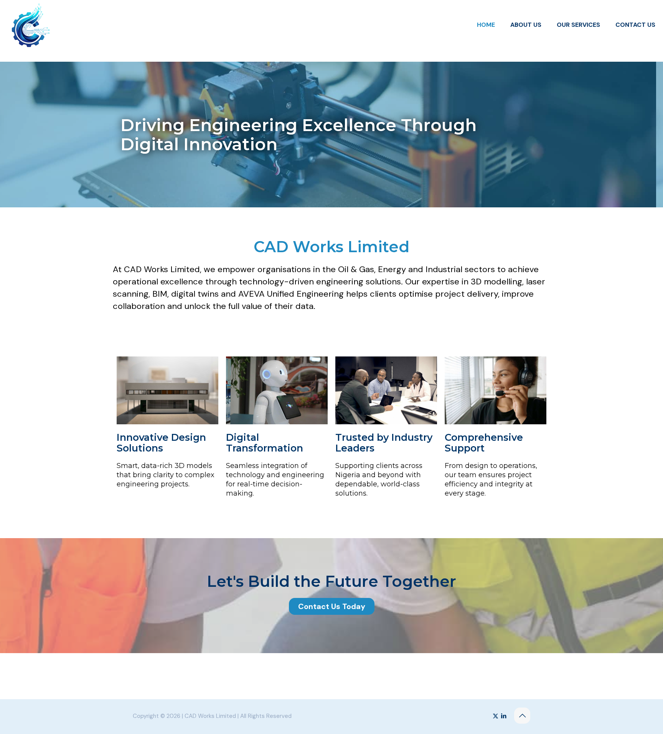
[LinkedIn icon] (503, 716)
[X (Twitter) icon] (495, 716)
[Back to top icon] (522, 716)
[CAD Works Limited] (31, 25)
